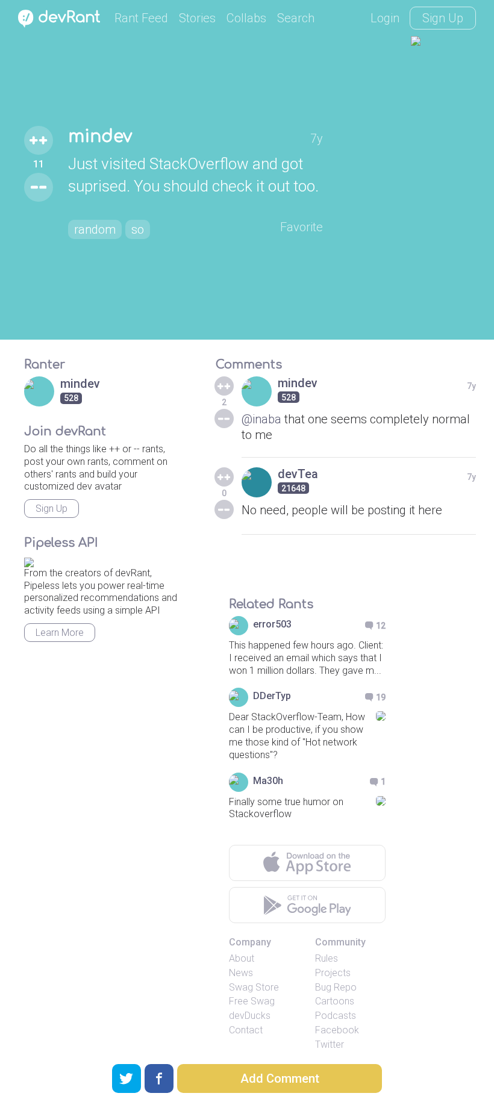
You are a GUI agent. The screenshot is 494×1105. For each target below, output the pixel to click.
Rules (326, 958)
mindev (100, 136)
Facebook (337, 1030)
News (241, 973)
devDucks (249, 1015)
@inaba (261, 419)
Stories (197, 18)
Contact (246, 1030)
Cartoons (334, 1001)
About (241, 958)
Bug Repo (336, 987)
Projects (333, 973)
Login (384, 18)
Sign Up (442, 18)
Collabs (246, 18)
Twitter (329, 1044)
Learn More (60, 632)
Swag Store (254, 987)
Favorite (301, 227)
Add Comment (279, 1078)
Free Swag (252, 1001)
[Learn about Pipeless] (29, 560)
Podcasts (335, 1015)
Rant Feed (141, 18)
